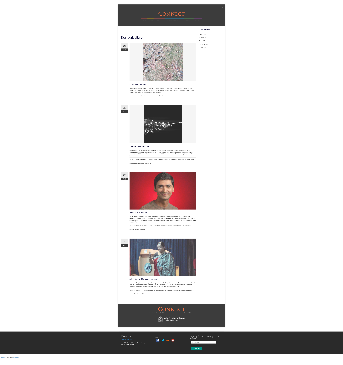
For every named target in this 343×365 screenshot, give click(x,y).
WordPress (16, 357)
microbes (170, 96)
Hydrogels (187, 159)
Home (144, 21)
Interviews (138, 225)
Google (175, 225)
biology (162, 159)
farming (164, 96)
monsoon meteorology (173, 290)
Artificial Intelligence (166, 225)
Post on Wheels (203, 44)
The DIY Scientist (204, 41)
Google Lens (180, 225)
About (151, 21)
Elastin (173, 159)
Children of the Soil (138, 84)
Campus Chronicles (173, 21)
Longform (138, 159)
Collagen (167, 159)
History (187, 21)
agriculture (159, 96)
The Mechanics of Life (139, 146)
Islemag (3, 357)
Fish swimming (179, 159)
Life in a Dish (202, 34)
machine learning (134, 229)
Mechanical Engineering (144, 163)
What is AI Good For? (139, 212)
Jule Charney (162, 290)
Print (197, 21)
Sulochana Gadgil (139, 294)
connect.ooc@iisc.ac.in (127, 339)
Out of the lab (145, 96)
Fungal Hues (202, 37)
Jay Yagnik (188, 225)
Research (159, 21)
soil (174, 96)
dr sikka (156, 290)
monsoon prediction (186, 290)
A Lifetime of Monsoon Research (144, 278)
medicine (142, 229)
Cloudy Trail (202, 47)
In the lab (137, 96)
